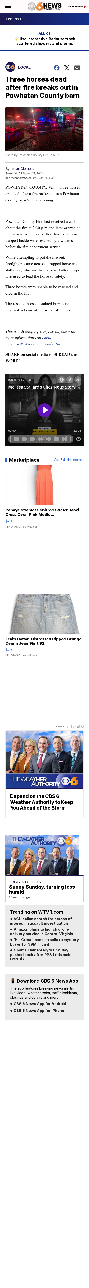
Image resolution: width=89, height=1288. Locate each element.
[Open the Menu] (7, 6)
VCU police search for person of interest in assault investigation (41, 921)
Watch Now (76, 6)
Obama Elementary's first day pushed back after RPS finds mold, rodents (41, 954)
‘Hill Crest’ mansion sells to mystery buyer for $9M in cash (44, 942)
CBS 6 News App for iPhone (38, 1011)
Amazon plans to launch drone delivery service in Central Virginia (41, 931)
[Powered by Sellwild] (77, 726)
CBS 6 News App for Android (39, 1004)
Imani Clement (22, 168)
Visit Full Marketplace (69, 459)
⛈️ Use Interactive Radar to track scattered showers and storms (44, 41)
